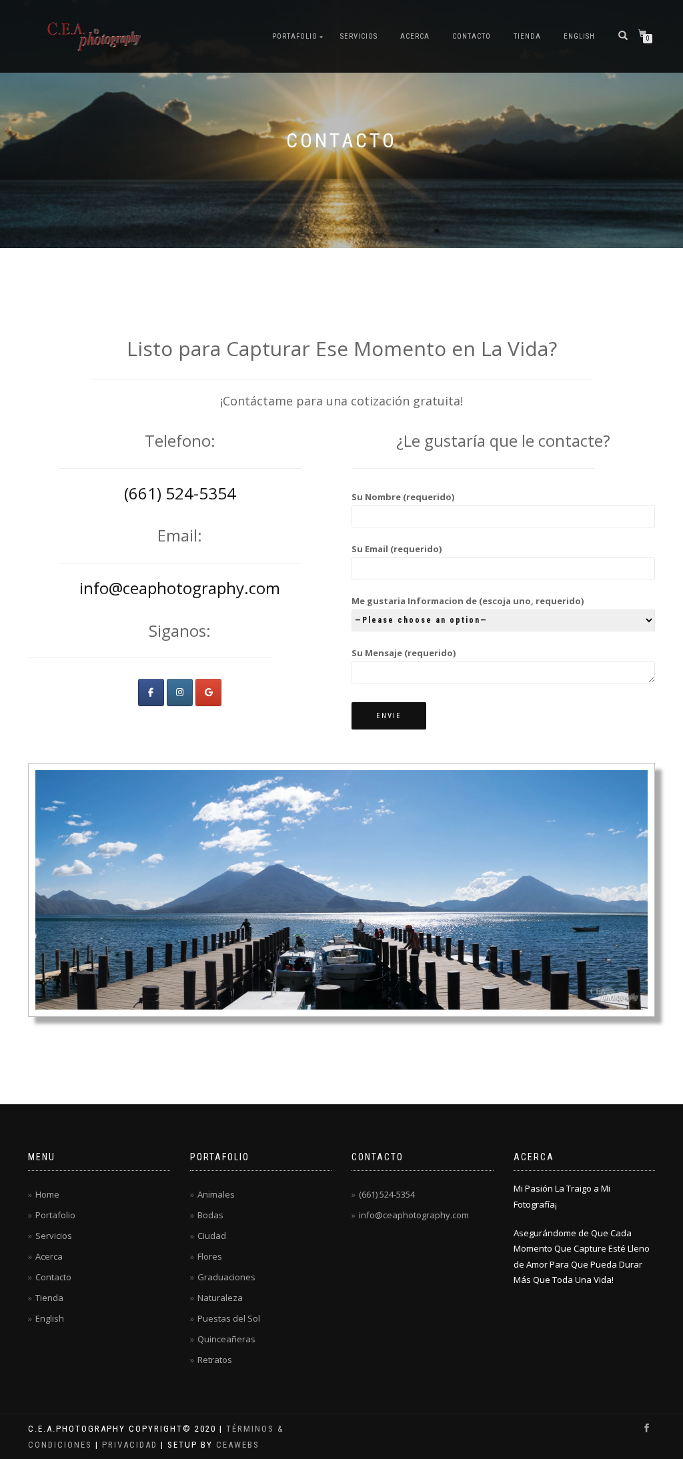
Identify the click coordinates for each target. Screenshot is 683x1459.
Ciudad (211, 1236)
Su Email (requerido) (397, 549)
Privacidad (129, 1445)
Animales (216, 1194)
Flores (209, 1256)
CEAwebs (236, 1445)
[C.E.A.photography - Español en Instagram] (180, 692)
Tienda (527, 36)
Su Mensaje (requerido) (404, 653)
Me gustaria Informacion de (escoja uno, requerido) (468, 601)
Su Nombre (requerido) (403, 497)
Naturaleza (220, 1298)
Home (47, 1194)
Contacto (471, 36)
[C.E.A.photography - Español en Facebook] (151, 692)
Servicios (359, 36)
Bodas (210, 1215)
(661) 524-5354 (180, 493)
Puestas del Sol (228, 1318)
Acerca (415, 36)
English (579, 36)
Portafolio (294, 36)
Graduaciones (226, 1277)
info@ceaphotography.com (179, 588)
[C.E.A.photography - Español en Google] (208, 692)
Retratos (214, 1360)
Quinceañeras (226, 1339)
